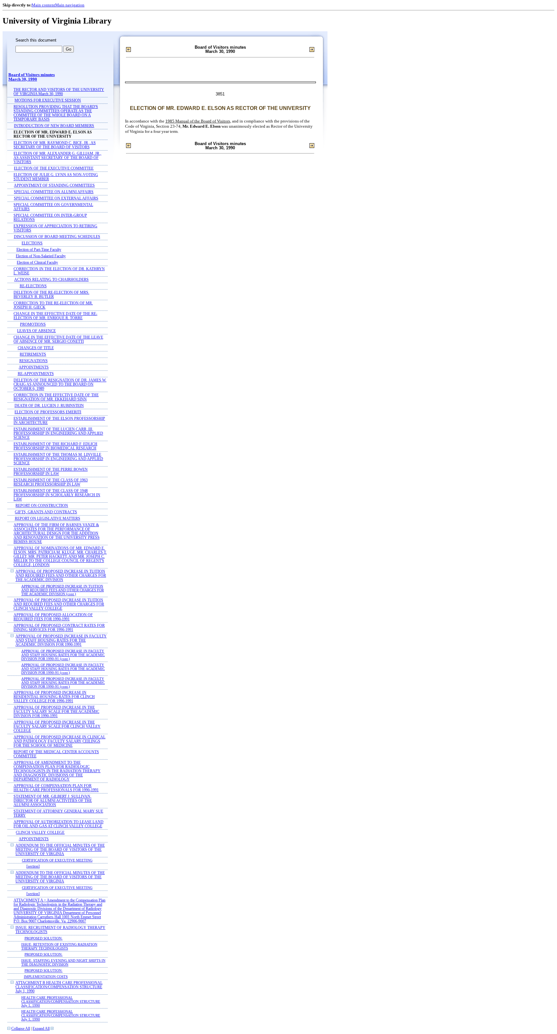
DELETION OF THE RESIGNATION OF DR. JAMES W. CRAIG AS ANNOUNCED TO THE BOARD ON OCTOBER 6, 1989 (60, 384)
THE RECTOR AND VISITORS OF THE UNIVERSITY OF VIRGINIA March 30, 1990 (59, 92)
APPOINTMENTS (34, 367)
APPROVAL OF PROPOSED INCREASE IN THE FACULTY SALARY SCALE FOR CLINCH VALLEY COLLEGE (57, 726)
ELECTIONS (32, 243)
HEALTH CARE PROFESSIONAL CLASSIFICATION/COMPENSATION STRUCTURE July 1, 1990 (60, 1001)
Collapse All (20, 1029)
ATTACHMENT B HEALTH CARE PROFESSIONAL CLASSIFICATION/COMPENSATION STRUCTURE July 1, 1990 (59, 987)
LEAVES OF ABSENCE (36, 331)
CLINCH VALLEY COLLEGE (40, 833)
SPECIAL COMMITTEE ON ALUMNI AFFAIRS (53, 192)
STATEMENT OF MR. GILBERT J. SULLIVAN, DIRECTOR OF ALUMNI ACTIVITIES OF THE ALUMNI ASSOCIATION (53, 800)
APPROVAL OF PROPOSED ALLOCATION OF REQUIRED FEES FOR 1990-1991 (53, 617)
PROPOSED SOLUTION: (43, 938)
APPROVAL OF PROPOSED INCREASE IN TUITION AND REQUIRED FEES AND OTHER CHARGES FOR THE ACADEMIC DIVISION (60, 575)
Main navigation (69, 5)
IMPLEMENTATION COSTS (46, 977)
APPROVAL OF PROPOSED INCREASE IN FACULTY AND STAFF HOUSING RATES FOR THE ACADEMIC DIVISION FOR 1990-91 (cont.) (63, 655)
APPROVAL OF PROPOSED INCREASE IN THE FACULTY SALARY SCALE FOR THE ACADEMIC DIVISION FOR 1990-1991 (56, 711)
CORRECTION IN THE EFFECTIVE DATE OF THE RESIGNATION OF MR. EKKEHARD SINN (56, 397)
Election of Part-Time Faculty (38, 250)
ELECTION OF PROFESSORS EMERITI (48, 412)
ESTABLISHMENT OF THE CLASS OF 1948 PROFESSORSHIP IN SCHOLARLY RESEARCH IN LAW (57, 495)
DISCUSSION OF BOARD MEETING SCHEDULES (57, 237)
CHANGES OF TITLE (36, 348)
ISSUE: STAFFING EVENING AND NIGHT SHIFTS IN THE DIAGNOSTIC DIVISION (63, 962)
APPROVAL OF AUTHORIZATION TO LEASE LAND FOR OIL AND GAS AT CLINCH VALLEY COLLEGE (58, 824)
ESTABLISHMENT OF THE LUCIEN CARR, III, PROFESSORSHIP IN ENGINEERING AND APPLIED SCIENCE (58, 433)
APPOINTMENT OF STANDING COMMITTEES (54, 185)
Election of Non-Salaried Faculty (41, 256)
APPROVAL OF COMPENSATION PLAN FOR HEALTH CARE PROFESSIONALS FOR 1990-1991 (56, 788)
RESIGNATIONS (33, 361)
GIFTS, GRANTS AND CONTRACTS (46, 512)
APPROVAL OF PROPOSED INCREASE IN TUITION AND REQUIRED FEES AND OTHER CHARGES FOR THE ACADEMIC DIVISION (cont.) (62, 590)
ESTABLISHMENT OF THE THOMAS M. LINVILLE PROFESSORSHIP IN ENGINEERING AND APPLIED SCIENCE (58, 459)
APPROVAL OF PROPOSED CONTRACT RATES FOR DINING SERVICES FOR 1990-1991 (59, 628)
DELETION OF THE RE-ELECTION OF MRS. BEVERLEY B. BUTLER (51, 295)
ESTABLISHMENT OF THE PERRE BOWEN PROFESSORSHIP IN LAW (51, 472)
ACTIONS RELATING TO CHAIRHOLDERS (51, 280)
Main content (43, 5)
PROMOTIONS (33, 324)
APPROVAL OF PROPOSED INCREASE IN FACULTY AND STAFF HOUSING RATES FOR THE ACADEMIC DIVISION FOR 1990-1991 (61, 640)
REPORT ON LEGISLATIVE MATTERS (47, 519)
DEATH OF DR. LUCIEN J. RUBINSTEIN (49, 406)
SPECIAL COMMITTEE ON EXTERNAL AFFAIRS (56, 198)
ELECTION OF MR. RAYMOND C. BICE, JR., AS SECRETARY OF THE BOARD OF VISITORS (55, 145)
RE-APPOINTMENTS (36, 374)
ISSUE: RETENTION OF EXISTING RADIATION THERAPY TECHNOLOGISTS (59, 946)
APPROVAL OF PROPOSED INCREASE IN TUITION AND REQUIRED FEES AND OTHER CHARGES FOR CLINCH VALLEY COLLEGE (59, 604)
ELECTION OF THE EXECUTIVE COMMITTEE (53, 168)
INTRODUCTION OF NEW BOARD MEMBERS (54, 126)
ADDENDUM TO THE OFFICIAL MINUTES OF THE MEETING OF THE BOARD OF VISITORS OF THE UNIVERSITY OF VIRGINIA (60, 849)
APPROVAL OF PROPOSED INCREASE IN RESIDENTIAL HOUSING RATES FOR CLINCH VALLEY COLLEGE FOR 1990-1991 (54, 697)
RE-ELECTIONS (33, 286)
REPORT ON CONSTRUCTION (41, 506)
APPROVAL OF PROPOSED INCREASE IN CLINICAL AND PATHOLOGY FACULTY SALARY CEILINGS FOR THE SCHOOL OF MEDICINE (59, 741)
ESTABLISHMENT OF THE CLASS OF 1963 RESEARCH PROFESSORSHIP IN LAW (51, 482)
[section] (33, 866)
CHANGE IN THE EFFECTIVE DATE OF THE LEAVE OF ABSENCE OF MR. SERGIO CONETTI (58, 339)
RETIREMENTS (33, 354)
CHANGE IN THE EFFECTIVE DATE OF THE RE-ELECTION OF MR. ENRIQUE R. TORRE (55, 316)
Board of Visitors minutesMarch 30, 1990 (31, 77)
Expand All (41, 1029)
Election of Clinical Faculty (37, 263)
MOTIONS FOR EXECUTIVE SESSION (48, 100)
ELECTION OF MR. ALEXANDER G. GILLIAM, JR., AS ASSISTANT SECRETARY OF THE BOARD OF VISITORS (57, 158)
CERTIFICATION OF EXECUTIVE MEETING (57, 860)
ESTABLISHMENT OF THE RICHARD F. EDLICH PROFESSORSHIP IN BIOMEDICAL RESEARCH (55, 446)
